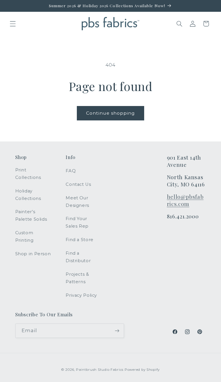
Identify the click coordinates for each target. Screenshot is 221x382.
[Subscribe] (116, 331)
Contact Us (78, 184)
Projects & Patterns (77, 278)
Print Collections (28, 173)
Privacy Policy (81, 295)
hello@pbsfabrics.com (185, 200)
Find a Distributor (78, 257)
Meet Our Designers (77, 201)
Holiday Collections (28, 194)
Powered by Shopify (142, 370)
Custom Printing (24, 236)
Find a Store (80, 239)
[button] (12, 23)
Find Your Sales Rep (77, 222)
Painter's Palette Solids (31, 215)
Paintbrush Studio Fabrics (99, 370)
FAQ (71, 170)
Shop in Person (33, 253)
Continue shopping (110, 113)
